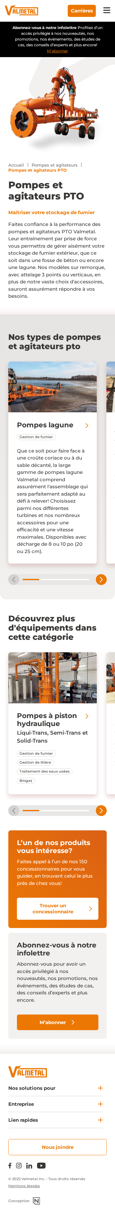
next (101, 579)
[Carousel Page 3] (64, 579)
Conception (19, 1201)
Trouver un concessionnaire (53, 908)
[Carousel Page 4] (80, 579)
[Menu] (107, 10)
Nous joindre (57, 1147)
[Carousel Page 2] (47, 579)
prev (13, 579)
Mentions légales (24, 1186)
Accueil (16, 165)
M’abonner (57, 51)
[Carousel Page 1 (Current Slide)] (31, 579)
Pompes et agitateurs (55, 165)
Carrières (82, 11)
